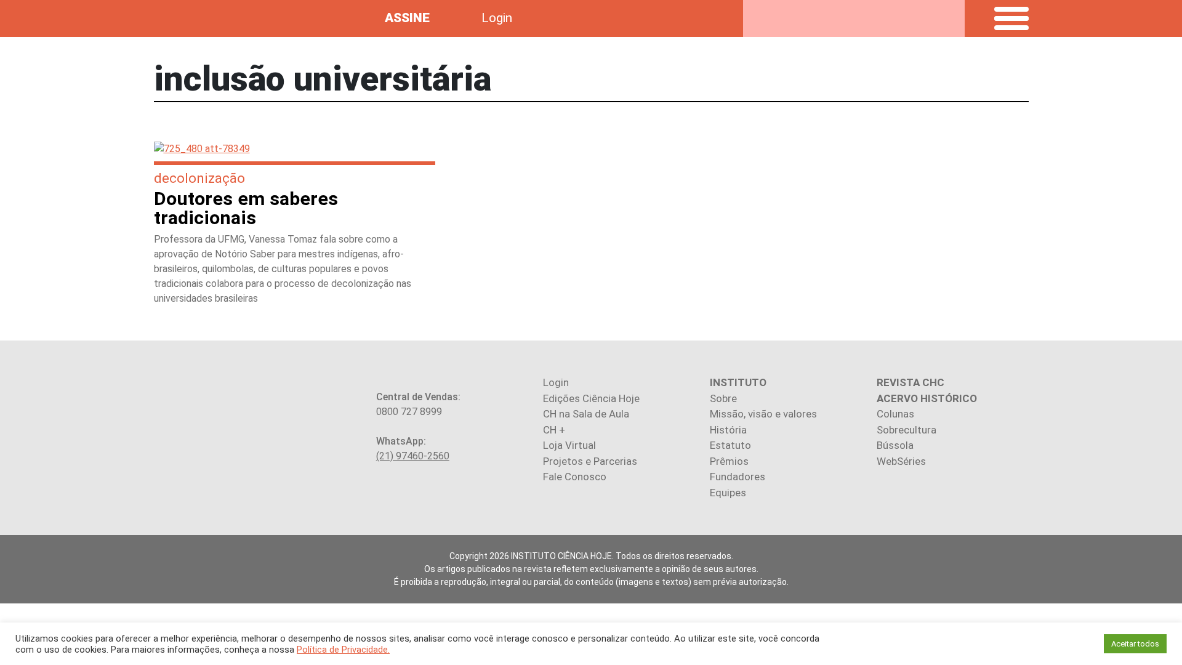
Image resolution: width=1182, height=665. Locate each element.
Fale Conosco (574, 476)
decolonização (199, 178)
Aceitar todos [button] (1135, 643)
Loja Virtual (569, 445)
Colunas (895, 414)
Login (496, 17)
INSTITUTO (738, 382)
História (728, 430)
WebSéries (901, 461)
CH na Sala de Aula (586, 414)
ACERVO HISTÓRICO (927, 398)
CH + (554, 430)
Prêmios (729, 461)
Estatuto (730, 445)
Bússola (895, 445)
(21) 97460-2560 (412, 456)
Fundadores (737, 476)
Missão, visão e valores (763, 414)
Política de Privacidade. (343, 649)
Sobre (723, 398)
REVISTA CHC (910, 382)
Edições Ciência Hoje (591, 398)
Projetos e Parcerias (590, 461)
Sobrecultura (906, 430)
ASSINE (407, 17)
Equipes (728, 492)
